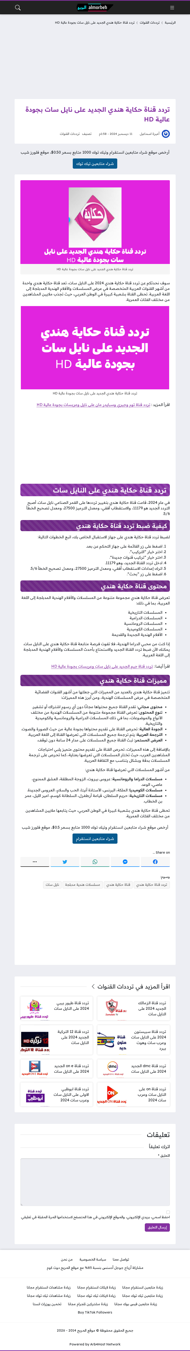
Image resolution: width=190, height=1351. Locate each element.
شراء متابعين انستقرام (95, 838)
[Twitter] (65, 862)
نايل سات (52, 885)
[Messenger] (125, 862)
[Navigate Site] (172, 7)
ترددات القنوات (150, 22)
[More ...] (34, 862)
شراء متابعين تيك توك (95, 163)
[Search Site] (17, 7)
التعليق (164, 1155)
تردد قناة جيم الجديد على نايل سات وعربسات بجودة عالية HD (102, 666)
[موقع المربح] (95, 7)
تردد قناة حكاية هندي (151, 885)
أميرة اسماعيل (149, 134)
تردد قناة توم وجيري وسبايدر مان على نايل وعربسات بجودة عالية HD (93, 404)
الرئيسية (170, 22)
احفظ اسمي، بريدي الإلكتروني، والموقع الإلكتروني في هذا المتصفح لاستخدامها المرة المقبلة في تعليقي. (95, 1217)
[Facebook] (155, 862)
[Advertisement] (95, 60)
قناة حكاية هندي (118, 885)
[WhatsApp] (95, 862)
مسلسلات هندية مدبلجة (82, 885)
